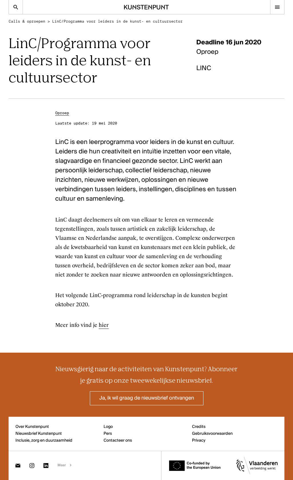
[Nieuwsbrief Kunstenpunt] (17, 465)
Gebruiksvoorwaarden (212, 434)
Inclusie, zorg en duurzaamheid (43, 440)
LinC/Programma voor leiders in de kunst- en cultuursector (117, 21)
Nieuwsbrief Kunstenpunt (38, 434)
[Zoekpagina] (16, 7)
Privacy (198, 440)
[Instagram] (31, 465)
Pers (108, 434)
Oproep (62, 112)
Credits (198, 427)
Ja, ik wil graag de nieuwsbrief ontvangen (146, 398)
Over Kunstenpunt (32, 427)
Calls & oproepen (27, 21)
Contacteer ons (118, 440)
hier (104, 325)
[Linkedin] (45, 465)
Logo (108, 427)
